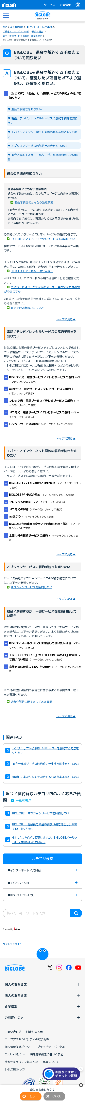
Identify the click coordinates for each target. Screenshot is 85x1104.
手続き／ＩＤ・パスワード (16, 31)
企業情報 (65, 5)
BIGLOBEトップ (15, 1069)
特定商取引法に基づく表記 (46, 1054)
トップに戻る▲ (66, 319)
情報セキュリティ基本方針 (21, 1062)
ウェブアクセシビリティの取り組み (27, 1039)
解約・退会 (37, 31)
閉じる (81, 1085)
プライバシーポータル (51, 1047)
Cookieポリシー (15, 1054)
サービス (49, 5)
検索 (76, 913)
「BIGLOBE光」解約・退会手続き (32, 271)
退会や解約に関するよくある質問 (31, 702)
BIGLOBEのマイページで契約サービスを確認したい (43, 239)
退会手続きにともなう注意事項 (33, 202)
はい (33, 1096)
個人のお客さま (16, 984)
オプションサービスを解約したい (31, 587)
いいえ (56, 1096)
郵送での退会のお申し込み (27, 308)
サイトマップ (10, 944)
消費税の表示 (34, 1032)
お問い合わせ (13, 1032)
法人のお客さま (16, 995)
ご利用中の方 (14, 1017)
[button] (62, 1074)
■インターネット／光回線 (39, 27)
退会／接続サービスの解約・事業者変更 (22, 35)
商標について (51, 1062)
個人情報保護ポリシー (18, 1047)
